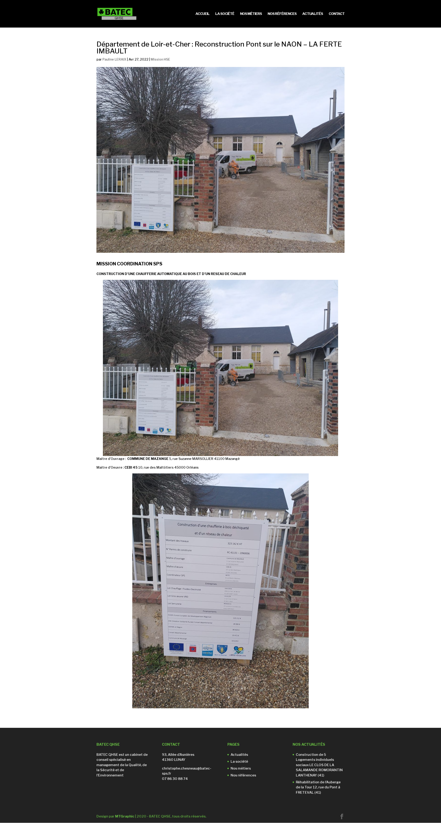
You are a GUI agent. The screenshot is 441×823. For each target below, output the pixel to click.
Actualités (312, 14)
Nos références (282, 14)
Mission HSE (160, 59)
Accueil (202, 14)
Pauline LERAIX (114, 59)
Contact (337, 14)
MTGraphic (124, 816)
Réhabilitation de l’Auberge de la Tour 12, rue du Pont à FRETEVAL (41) (318, 787)
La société (224, 14)
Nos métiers (251, 14)
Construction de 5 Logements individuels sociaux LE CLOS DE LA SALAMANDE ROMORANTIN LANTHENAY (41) (319, 765)
